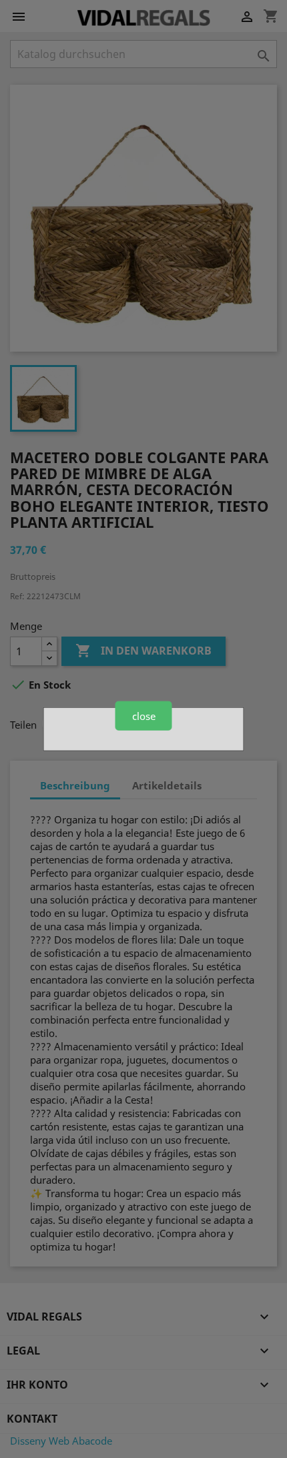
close (144, 715)
